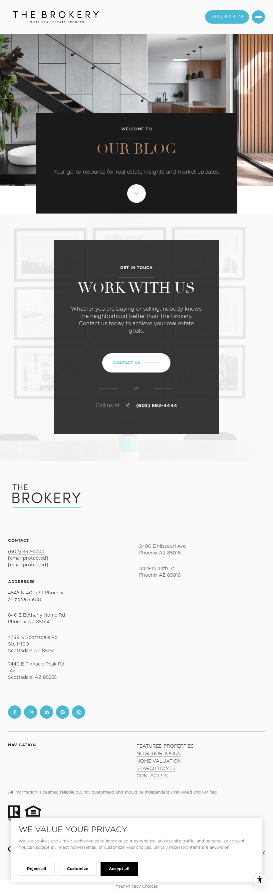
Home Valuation (158, 761)
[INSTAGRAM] (30, 712)
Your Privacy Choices (137, 886)
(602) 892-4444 (156, 405)
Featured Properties (165, 746)
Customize (77, 868)
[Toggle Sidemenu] (258, 17)
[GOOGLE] (62, 712)
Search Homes (155, 768)
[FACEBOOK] (14, 712)
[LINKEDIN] (46, 712)
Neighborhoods (158, 753)
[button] (136, 362)
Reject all (36, 868)
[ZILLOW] (78, 712)
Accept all (119, 868)
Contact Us (227, 16)
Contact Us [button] (152, 776)
